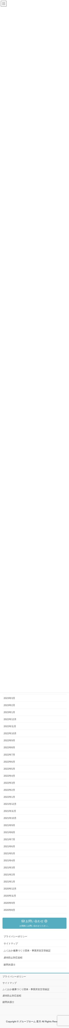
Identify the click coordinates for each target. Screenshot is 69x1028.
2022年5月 (9, 768)
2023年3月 (9, 698)
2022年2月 (9, 790)
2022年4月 (9, 775)
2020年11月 (10, 895)
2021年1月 (9, 881)
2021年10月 (10, 818)
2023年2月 (9, 705)
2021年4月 (9, 860)
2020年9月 (9, 903)
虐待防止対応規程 (13, 957)
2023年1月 (9, 712)
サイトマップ (11, 943)
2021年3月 (9, 867)
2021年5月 (9, 853)
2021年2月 (9, 874)
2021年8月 (9, 832)
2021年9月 (9, 825)
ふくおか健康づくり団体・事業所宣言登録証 (27, 950)
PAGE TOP (67, 992)
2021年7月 (9, 839)
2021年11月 (10, 811)
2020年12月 (10, 888)
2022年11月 (10, 726)
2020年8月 (9, 910)
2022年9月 (9, 740)
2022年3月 (9, 782)
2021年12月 (10, 804)
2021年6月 (9, 846)
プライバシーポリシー (15, 936)
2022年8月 (9, 747)
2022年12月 (10, 719)
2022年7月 (9, 754)
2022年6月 (9, 761)
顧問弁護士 (9, 964)
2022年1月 (9, 797)
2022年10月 (10, 733)
